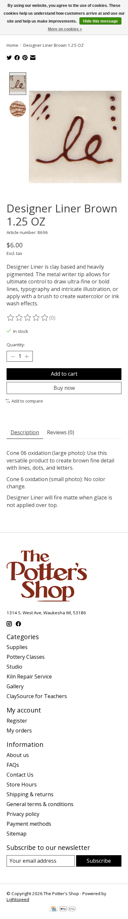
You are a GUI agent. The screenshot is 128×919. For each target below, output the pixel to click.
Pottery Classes (26, 656)
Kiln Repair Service (29, 676)
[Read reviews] (28, 318)
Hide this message (100, 21)
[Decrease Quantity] (13, 356)
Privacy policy (23, 814)
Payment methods (29, 823)
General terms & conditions (40, 804)
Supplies (17, 647)
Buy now (64, 387)
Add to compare (27, 401)
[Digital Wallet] (68, 909)
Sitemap (17, 833)
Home (12, 45)
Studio (14, 666)
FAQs (13, 764)
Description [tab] (25, 432)
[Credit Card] (54, 909)
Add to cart (64, 373)
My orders (19, 730)
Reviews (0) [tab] (60, 432)
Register (17, 720)
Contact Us (20, 774)
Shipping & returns (30, 794)
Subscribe (99, 860)
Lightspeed (18, 899)
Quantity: (16, 345)
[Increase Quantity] (26, 356)
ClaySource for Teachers (37, 696)
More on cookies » (65, 29)
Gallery (15, 686)
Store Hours (22, 784)
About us (18, 755)
